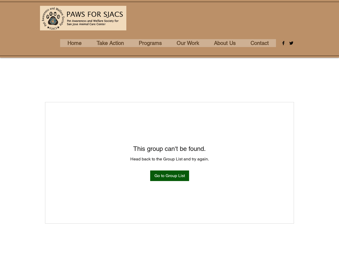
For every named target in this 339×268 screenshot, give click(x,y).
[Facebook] (283, 43)
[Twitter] (291, 43)
